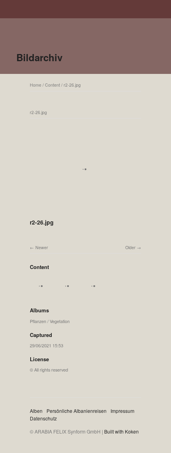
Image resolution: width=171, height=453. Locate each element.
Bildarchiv (39, 57)
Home (35, 85)
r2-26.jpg (72, 85)
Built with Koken (121, 431)
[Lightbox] (85, 212)
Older (130, 247)
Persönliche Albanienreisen (77, 410)
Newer (41, 247)
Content (52, 85)
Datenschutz (43, 418)
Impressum (122, 410)
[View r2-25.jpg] (94, 294)
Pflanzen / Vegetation (50, 321)
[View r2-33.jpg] (42, 294)
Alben (36, 410)
